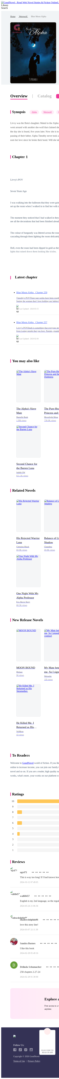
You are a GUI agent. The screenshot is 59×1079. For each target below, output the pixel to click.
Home (12, 16)
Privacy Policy (34, 1061)
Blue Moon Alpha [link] (38, 16)
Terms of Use (19, 1061)
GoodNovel (28, 763)
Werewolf (23, 16)
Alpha (34, 112)
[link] (12, 16)
